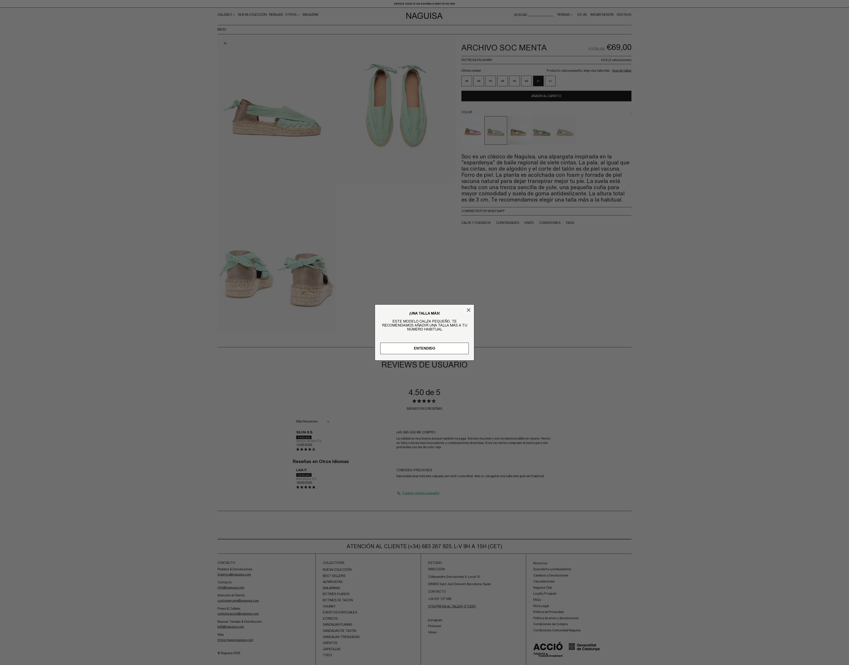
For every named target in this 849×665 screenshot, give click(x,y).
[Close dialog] (468, 310)
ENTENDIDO (424, 348)
